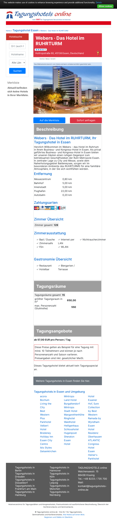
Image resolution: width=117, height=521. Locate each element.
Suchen (17, 70)
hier (87, 380)
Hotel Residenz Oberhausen (95, 433)
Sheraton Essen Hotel (69, 440)
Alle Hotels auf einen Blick (73, 515)
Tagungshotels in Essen (58, 380)
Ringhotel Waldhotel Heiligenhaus (71, 422)
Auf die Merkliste (49, 120)
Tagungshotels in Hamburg (25, 493)
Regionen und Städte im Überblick (58, 517)
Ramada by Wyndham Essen (94, 422)
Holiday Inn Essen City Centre (46, 440)
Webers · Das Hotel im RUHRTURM (54, 31)
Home (8, 31)
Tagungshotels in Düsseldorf (25, 481)
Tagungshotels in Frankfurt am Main (25, 487)
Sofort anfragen (86, 120)
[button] (38, 88)
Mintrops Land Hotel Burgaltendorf (72, 400)
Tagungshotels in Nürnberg (59, 493)
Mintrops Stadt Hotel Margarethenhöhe (74, 411)
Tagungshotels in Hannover (59, 469)
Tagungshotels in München (59, 487)
